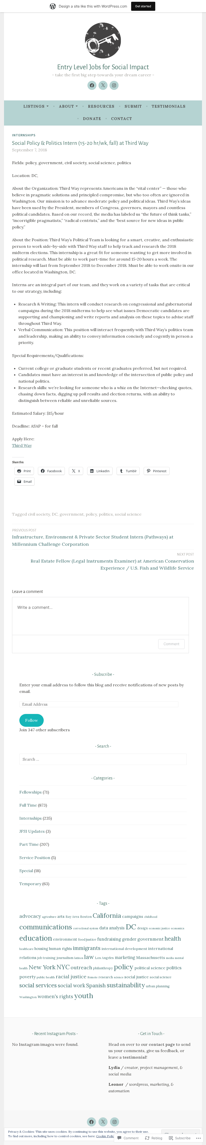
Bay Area (72, 917)
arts (61, 916)
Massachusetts (150, 957)
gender (129, 939)
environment (65, 939)
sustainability (126, 985)
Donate (92, 118)
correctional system (85, 928)
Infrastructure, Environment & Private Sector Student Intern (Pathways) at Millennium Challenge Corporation (92, 537)
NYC (63, 967)
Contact (121, 118)
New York (42, 967)
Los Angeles (104, 958)
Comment (171, 644)
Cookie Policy (106, 1136)
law (89, 956)
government (72, 514)
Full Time (28, 805)
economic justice (159, 928)
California (107, 916)
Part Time (29, 844)
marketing (125, 957)
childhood (150, 917)
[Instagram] (114, 85)
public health (46, 977)
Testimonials (169, 106)
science (118, 977)
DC (55, 514)
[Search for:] (103, 759)
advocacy (30, 916)
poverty (27, 977)
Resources (101, 106)
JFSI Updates (32, 831)
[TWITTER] (103, 1121)
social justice (136, 976)
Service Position (34, 857)
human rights (60, 948)
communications (45, 927)
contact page (162, 1044)
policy (91, 514)
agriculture (49, 917)
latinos (78, 958)
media (170, 958)
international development (124, 948)
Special (26, 870)
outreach (81, 967)
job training (46, 958)
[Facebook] (91, 85)
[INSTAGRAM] (114, 1121)
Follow (31, 720)
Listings (34, 106)
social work (71, 985)
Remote (92, 977)
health (173, 938)
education (35, 938)
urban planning (158, 986)
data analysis (112, 927)
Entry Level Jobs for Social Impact (103, 67)
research (105, 977)
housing (41, 948)
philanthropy (103, 968)
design (142, 928)
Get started (143, 6)
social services (38, 985)
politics (106, 514)
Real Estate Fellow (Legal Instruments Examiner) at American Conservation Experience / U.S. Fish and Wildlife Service (112, 562)
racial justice (71, 976)
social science (128, 514)
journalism (65, 957)
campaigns (132, 916)
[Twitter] (103, 85)
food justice (87, 939)
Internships (24, 135)
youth (83, 995)
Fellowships (30, 792)
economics (177, 928)
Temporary (30, 883)
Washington (28, 997)
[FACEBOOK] (91, 1121)
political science (149, 967)
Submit (133, 106)
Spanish (96, 985)
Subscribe (103, 674)
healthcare (26, 949)
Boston (86, 917)
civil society (39, 514)
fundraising (109, 939)
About (66, 106)
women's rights (55, 996)
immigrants (86, 948)
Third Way (22, 445)
